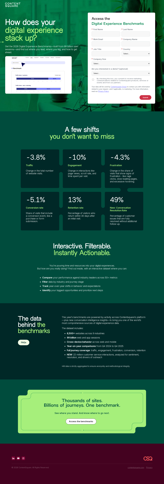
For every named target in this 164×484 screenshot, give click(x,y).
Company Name (129, 39)
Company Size (99, 59)
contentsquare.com (136, 467)
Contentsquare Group (118, 87)
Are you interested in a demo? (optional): (110, 69)
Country (125, 49)
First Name (97, 29)
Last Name (127, 29)
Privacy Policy (103, 91)
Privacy (149, 467)
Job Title (96, 49)
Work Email (97, 39)
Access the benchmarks (81, 421)
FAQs (23, 342)
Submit (145, 97)
